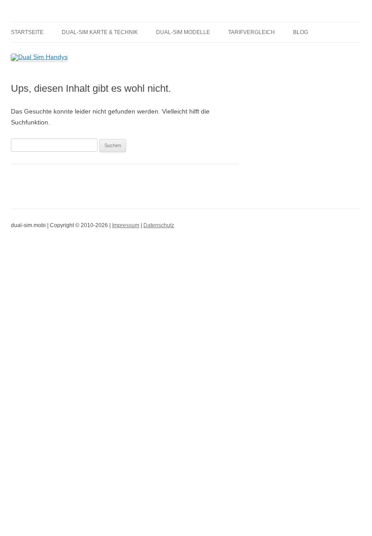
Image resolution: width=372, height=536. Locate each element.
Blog (300, 32)
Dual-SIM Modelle (183, 32)
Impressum (125, 225)
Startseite (27, 32)
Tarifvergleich (251, 32)
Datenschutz (158, 225)
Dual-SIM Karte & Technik (100, 32)
